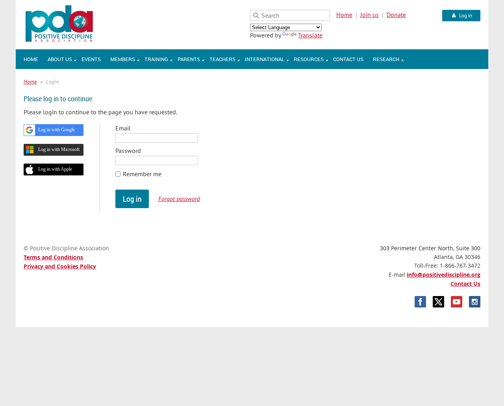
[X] (438, 301)
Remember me (142, 174)
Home (344, 15)
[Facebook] (420, 301)
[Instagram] (474, 301)
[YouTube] (456, 301)
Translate (310, 35)
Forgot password (179, 199)
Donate (396, 15)
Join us (369, 15)
